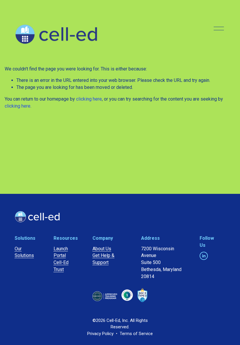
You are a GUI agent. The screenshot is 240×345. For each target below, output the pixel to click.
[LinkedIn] (204, 256)
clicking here (89, 99)
